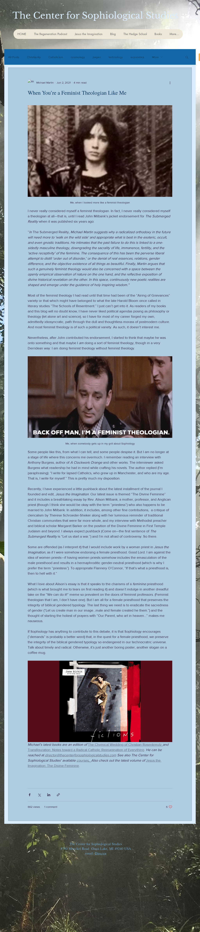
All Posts (13, 57)
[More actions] (170, 82)
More (155, 57)
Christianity (34, 57)
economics (137, 57)
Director (100, 853)
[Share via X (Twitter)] (39, 795)
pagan (97, 57)
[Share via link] (58, 795)
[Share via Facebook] (29, 795)
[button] (187, 57)
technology (116, 57)
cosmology (78, 57)
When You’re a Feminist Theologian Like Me (77, 92)
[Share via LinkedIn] (49, 795)
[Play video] (100, 701)
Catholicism (55, 57)
